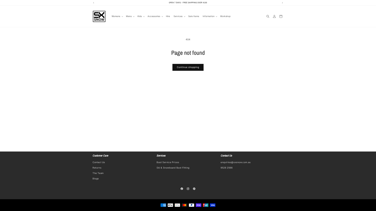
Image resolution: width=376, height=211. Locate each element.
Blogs (96, 178)
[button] (117, 16)
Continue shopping (188, 67)
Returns (97, 167)
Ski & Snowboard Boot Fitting (173, 167)
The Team (98, 173)
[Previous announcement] (93, 3)
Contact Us (99, 162)
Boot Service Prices (168, 162)
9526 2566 (227, 167)
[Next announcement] (282, 3)
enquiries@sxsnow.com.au (236, 162)
